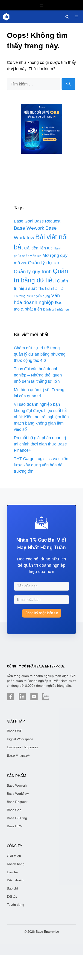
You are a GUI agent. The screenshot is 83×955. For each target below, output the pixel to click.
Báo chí (12, 888)
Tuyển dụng (15, 904)
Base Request (47, 221)
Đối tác (12, 896)
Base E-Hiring (17, 818)
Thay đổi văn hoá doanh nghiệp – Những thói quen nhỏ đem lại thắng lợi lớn (38, 375)
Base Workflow (18, 793)
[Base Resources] (6, 16)
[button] (67, 16)
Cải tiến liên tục (38, 248)
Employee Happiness (22, 747)
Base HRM (15, 826)
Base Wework (29, 228)
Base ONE (14, 731)
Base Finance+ (18, 755)
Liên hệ (12, 872)
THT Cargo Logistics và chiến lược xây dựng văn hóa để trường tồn (41, 465)
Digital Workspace (20, 739)
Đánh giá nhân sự (56, 309)
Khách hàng (15, 864)
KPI (39, 256)
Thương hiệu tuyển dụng (32, 296)
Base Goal (23, 221)
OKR (24, 263)
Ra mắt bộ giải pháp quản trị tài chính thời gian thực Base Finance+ (40, 444)
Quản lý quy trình (33, 271)
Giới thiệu (14, 856)
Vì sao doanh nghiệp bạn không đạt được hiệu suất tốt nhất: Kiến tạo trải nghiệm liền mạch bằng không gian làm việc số (41, 417)
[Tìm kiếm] (68, 84)
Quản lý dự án (43, 262)
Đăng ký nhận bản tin (41, 613)
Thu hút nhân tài (51, 288)
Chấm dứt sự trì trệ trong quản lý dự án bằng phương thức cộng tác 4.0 (39, 354)
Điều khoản (15, 880)
